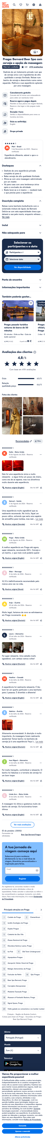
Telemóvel (8, 1058)
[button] (32, 66)
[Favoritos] (21, 5)
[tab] (16, 909)
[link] (18, 322)
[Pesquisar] (14, 5)
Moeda (7, 1044)
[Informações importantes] (40, 287)
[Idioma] (34, 5)
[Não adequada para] (40, 233)
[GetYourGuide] (5, 4)
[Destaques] (40, 165)
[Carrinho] (27, 5)
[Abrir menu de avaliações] (40, 454)
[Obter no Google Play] (13, 1064)
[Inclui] (40, 225)
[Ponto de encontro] (40, 280)
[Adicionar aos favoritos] (31, 303)
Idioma (7, 1032)
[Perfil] (40, 5)
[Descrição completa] (40, 201)
